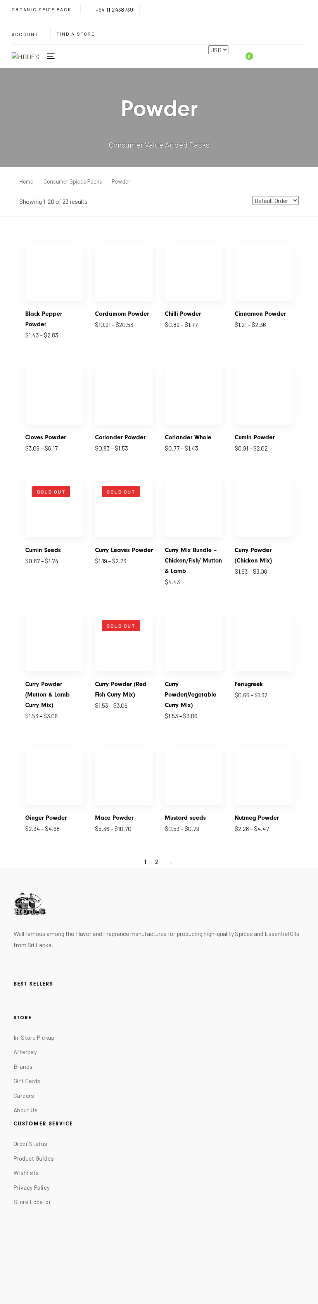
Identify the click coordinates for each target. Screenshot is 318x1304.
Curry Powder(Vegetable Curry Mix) (190, 695)
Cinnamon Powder (260, 313)
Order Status (31, 1143)
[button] (28, 34)
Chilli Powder (183, 313)
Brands (23, 1066)
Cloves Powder (45, 437)
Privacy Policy (32, 1187)
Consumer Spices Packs (72, 181)
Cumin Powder (255, 437)
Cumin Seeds (43, 550)
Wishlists (26, 1172)
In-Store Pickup (34, 1037)
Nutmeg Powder (257, 817)
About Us (26, 1109)
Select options (44, 339)
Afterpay (25, 1051)
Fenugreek (249, 684)
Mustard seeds (185, 817)
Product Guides (34, 1158)
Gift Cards (27, 1080)
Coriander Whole (188, 437)
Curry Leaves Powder (124, 550)
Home (26, 181)
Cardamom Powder (122, 313)
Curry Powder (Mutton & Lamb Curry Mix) (47, 695)
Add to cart (179, 586)
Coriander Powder (120, 437)
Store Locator (32, 1201)
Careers (24, 1095)
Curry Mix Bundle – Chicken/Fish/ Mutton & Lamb (193, 561)
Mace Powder (114, 817)
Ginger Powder (46, 817)
